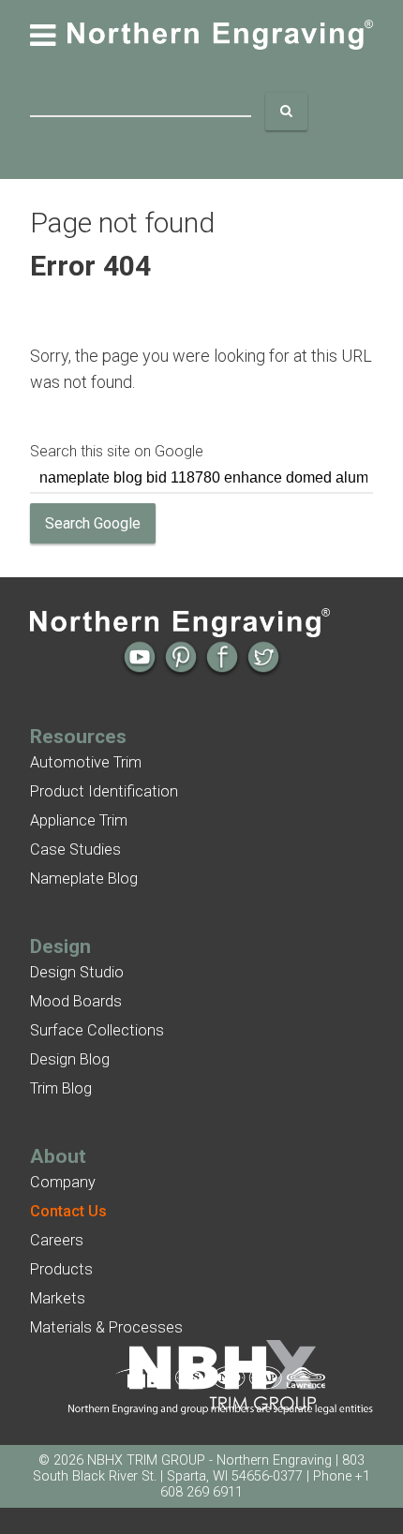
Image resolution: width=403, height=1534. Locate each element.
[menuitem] (68, 1211)
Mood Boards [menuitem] (76, 1001)
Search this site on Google (116, 451)
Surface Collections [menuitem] (97, 1030)
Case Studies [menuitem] (75, 849)
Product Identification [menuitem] (104, 791)
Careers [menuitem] (56, 1240)
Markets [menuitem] (57, 1298)
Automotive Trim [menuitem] (86, 762)
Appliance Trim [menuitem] (78, 820)
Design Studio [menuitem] (77, 972)
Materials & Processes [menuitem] (106, 1327)
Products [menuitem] (61, 1269)
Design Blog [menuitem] (70, 1059)
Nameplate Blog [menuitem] (84, 878)
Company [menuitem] (63, 1182)
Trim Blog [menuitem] (61, 1088)
